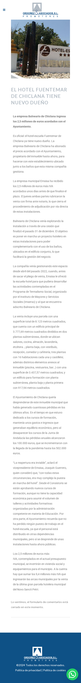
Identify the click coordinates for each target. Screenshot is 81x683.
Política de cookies (54, 670)
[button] (72, 674)
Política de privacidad (28, 670)
